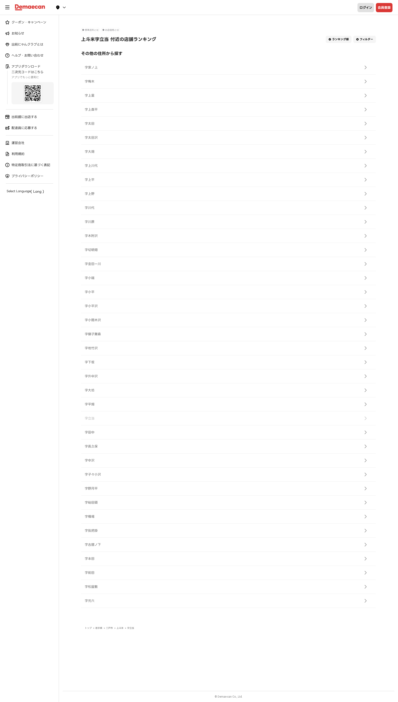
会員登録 (384, 7)
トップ (88, 628)
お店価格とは (112, 30)
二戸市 (109, 628)
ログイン (366, 7)
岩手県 (98, 628)
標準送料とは (92, 30)
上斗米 (120, 628)
